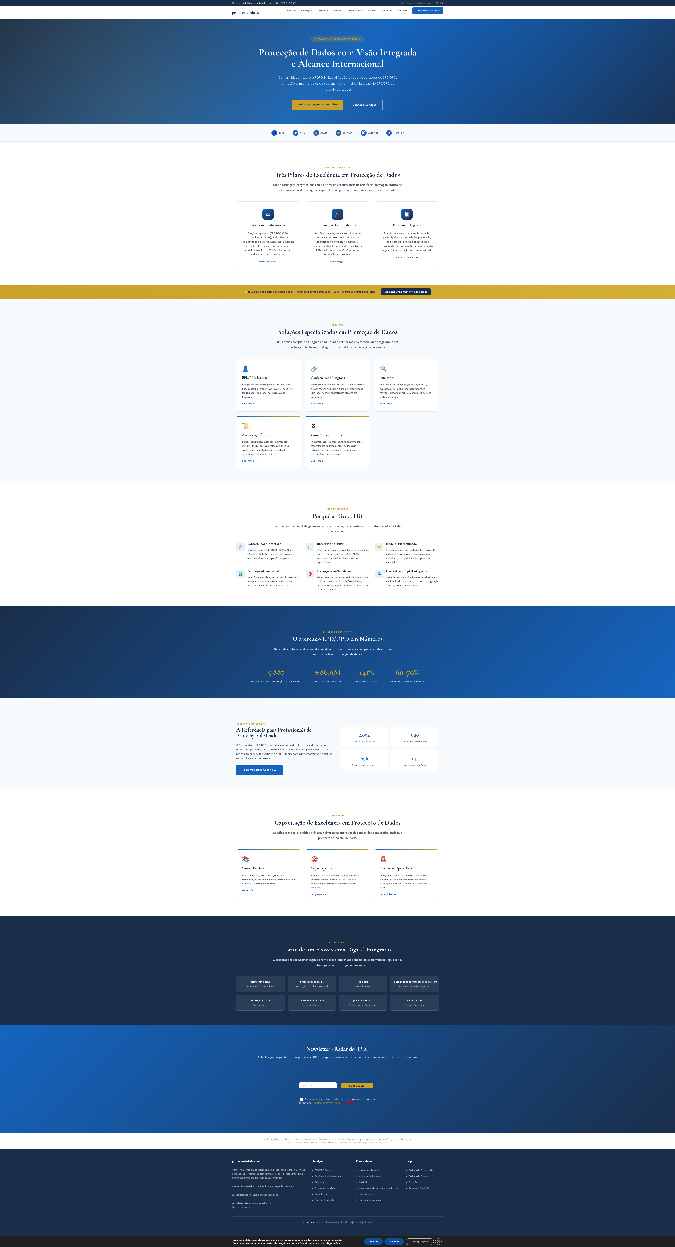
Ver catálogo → (337, 261)
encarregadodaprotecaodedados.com (415, 982)
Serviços (291, 10)
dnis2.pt (363, 982)
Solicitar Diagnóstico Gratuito (317, 104)
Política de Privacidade (421, 1170)
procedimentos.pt (363, 1000)
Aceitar (373, 1241)
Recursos (372, 10)
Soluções (338, 10)
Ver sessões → (250, 890)
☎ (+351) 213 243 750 (286, 3)
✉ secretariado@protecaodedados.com (252, 3)
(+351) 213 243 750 (241, 1207)
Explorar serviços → (268, 261)
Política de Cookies (419, 1176)
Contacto (402, 10)
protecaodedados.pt (312, 982)
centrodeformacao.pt (312, 1000)
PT (436, 3)
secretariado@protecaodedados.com (252, 1203)
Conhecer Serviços (364, 105)
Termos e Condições (419, 1188)
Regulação (322, 10)
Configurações (420, 1241)
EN (441, 3)
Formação (306, 10)
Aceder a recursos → (407, 257)
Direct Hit (309, 1222)
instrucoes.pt (414, 1000)
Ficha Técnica (416, 1182)
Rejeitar (394, 1241)
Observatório (355, 10)
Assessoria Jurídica (325, 1188)
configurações (331, 1243)
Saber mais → (249, 403)
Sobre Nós (387, 10)
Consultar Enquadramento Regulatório (405, 291)
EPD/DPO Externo (324, 1170)
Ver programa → (320, 894)
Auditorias (320, 1182)
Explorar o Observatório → (260, 770)
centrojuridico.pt (260, 1000)
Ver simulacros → (389, 894)
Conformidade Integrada (328, 1176)
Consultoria (321, 1194)
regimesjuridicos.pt (260, 982)
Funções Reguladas (325, 1200)
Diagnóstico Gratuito (428, 10)
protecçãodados (246, 12)
